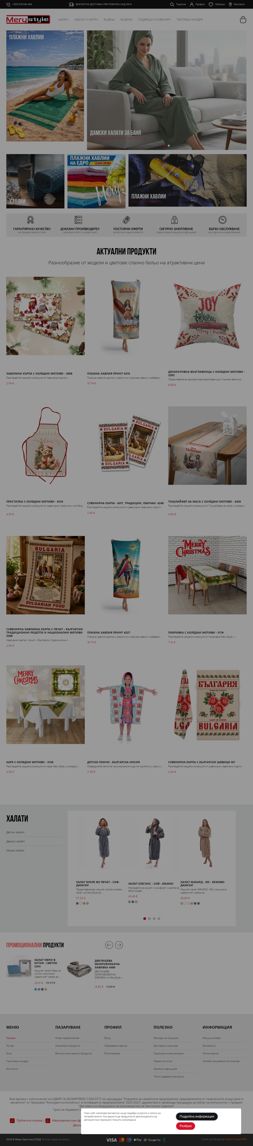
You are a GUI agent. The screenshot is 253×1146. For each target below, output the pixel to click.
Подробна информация (197, 1116)
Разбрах (186, 1126)
